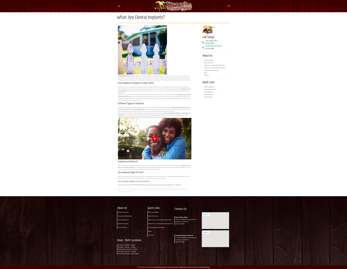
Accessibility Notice (204, 267)
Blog (205, 73)
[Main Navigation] (228, 5)
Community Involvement (211, 70)
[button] (119, 6)
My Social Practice (173, 267)
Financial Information (210, 89)
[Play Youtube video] (154, 138)
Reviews (206, 75)
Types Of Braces (208, 92)
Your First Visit (208, 97)
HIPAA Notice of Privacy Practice (189, 267)
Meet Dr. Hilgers (208, 60)
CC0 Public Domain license (142, 185)
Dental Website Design (159, 267)
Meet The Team (208, 62)
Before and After (209, 87)
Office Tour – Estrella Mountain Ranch (214, 68)
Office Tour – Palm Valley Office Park (214, 65)
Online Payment (208, 94)
